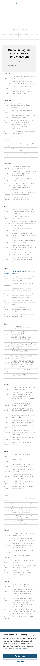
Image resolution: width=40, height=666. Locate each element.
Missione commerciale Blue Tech (22, 550)
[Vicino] (35, 635)
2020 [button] (37, 34)
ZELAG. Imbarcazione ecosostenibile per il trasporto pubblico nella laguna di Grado (24, 278)
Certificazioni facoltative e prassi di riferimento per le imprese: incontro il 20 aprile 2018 (23, 476)
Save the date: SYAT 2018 (19, 375)
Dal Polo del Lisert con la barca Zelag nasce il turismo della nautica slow (23, 302)
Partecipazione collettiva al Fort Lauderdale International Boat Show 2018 (24, 235)
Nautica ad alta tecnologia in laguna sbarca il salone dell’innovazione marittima (22, 105)
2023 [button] (21, 34)
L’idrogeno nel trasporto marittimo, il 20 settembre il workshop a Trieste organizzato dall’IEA (24, 173)
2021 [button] (32, 34)
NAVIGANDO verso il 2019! (20, 351)
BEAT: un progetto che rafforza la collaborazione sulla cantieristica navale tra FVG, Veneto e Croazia (21, 511)
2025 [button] (10, 34)
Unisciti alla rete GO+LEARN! (21, 86)
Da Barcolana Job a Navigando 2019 (23, 144)
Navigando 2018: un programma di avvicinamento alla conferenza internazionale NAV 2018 (23, 545)
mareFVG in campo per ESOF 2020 (22, 499)
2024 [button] (15, 34)
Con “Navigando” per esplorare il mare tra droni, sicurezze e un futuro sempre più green (23, 346)
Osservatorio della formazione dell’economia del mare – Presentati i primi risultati (23, 432)
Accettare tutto (20, 656)
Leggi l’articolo (12, 65)
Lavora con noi (17, 459)
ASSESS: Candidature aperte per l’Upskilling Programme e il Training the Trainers (23, 211)
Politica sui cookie (21, 649)
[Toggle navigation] (4, 3)
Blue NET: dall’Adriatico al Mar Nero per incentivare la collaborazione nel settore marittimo (24, 223)
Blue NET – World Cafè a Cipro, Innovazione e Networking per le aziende (21, 339)
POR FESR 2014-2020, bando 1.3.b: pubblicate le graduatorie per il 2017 (24, 259)
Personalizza (20, 662)
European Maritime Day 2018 (20, 370)
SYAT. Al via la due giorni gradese (21, 111)
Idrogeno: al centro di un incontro (23, 284)
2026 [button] (4, 34)
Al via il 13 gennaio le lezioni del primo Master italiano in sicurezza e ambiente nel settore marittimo (23, 611)
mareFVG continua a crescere (21, 454)
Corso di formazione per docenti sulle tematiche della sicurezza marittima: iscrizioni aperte (22, 295)
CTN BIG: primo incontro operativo (23, 616)
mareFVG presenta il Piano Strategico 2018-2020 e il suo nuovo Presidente (21, 572)
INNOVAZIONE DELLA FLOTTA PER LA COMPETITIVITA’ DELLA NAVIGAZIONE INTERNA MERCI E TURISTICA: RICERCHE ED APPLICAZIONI (22, 124)
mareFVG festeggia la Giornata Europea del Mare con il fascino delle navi (22, 410)
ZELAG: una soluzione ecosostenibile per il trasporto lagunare (21, 309)
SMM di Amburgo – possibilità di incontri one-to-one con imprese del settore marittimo (24, 247)
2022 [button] (26, 34)
